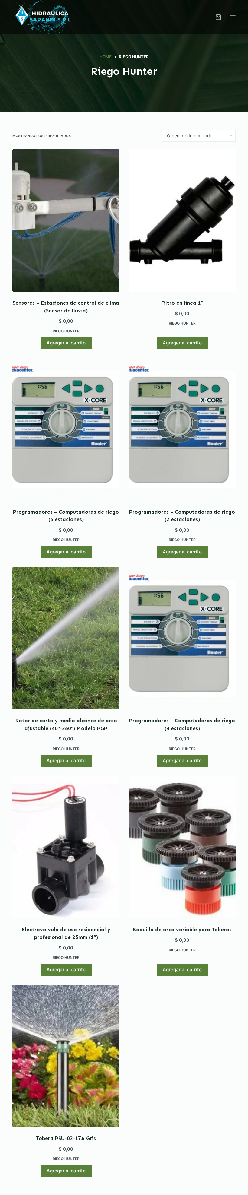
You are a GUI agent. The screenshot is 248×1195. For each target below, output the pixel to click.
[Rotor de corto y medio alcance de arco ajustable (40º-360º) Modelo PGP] (65, 638)
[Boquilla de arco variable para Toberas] (182, 847)
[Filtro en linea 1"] (182, 220)
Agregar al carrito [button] (66, 343)
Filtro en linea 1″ (182, 303)
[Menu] (233, 17)
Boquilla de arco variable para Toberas (182, 930)
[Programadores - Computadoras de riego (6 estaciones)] (65, 429)
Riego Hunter (66, 331)
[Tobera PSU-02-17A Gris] (65, 1056)
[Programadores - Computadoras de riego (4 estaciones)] (182, 638)
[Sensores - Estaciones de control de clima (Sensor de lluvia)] (65, 220)
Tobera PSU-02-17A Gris (66, 1138)
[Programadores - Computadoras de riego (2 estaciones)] (182, 429)
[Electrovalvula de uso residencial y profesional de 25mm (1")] (65, 847)
